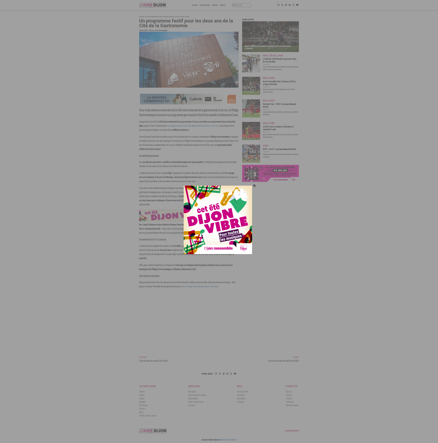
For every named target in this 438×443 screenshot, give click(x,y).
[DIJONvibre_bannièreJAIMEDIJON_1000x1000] (218, 253)
